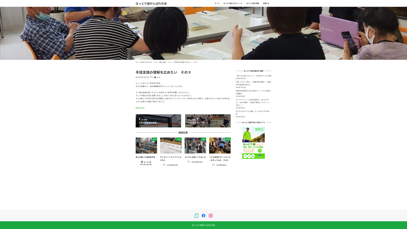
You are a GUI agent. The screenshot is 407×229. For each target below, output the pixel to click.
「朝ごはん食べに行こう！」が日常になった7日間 (253, 76)
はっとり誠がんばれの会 (151, 3)
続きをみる (140, 107)
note (158, 77)
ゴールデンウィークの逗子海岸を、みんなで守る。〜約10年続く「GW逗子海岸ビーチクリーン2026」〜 (253, 102)
